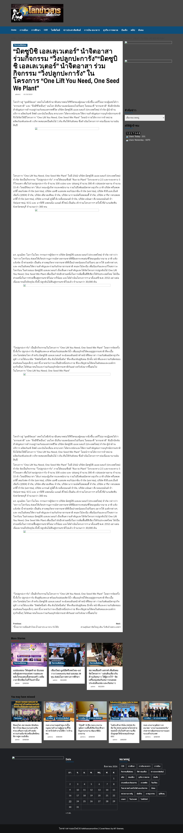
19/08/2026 (92, 737)
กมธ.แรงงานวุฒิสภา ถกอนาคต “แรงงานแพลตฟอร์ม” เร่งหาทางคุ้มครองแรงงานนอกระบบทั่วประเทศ (156, 729)
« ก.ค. (68, 813)
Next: (101, 625)
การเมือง (24, 30)
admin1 (17, 94)
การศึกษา (35, 30)
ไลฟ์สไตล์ (55, 30)
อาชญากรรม (150, 794)
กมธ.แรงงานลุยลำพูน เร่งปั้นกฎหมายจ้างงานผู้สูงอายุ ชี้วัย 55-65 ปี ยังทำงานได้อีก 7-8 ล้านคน (59, 729)
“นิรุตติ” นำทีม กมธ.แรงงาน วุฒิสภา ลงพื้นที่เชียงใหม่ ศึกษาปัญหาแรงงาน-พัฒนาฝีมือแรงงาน (91, 729)
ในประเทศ (18, 718)
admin (17, 683)
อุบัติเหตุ (162, 794)
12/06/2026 (26, 683)
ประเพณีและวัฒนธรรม (129, 783)
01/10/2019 (28, 94)
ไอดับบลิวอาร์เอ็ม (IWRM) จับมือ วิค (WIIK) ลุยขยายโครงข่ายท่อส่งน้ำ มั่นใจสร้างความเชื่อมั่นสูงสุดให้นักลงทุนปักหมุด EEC (124, 731)
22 (114, 796)
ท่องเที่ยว (131, 777)
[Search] (170, 30)
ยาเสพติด (144, 783)
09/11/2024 (101, 687)
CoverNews (104, 829)
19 (91, 796)
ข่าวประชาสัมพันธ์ (72, 30)
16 (70, 796)
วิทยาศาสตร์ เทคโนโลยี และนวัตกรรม (134, 788)
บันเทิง (124, 30)
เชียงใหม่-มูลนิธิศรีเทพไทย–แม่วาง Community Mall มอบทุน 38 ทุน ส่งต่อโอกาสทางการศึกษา (66, 673)
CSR (46, 29)
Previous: (36, 625)
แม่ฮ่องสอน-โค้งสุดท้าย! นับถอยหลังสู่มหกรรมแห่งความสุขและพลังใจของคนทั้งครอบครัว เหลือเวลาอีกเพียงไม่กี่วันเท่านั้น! (28, 675)
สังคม (141, 30)
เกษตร (123, 799)
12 (91, 790)
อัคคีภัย (139, 794)
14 (107, 790)
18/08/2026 (157, 737)
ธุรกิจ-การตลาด (110, 30)
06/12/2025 (63, 680)
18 (84, 796)
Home (13, 29)
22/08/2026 (26, 740)
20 (99, 796)
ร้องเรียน (154, 783)
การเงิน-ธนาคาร (92, 30)
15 (114, 790)
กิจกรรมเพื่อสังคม (20, 45)
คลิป (133, 30)
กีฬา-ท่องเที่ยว (142, 772)
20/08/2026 (59, 737)
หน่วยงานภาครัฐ (127, 794)
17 (77, 796)
